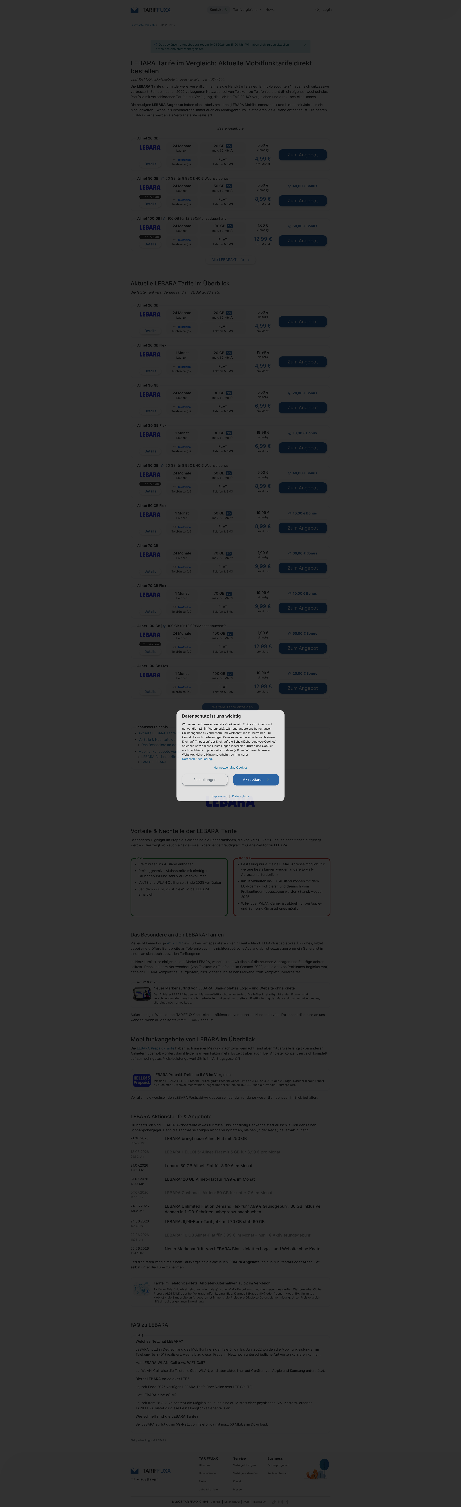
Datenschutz (240, 796)
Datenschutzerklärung (197, 759)
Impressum (219, 796)
